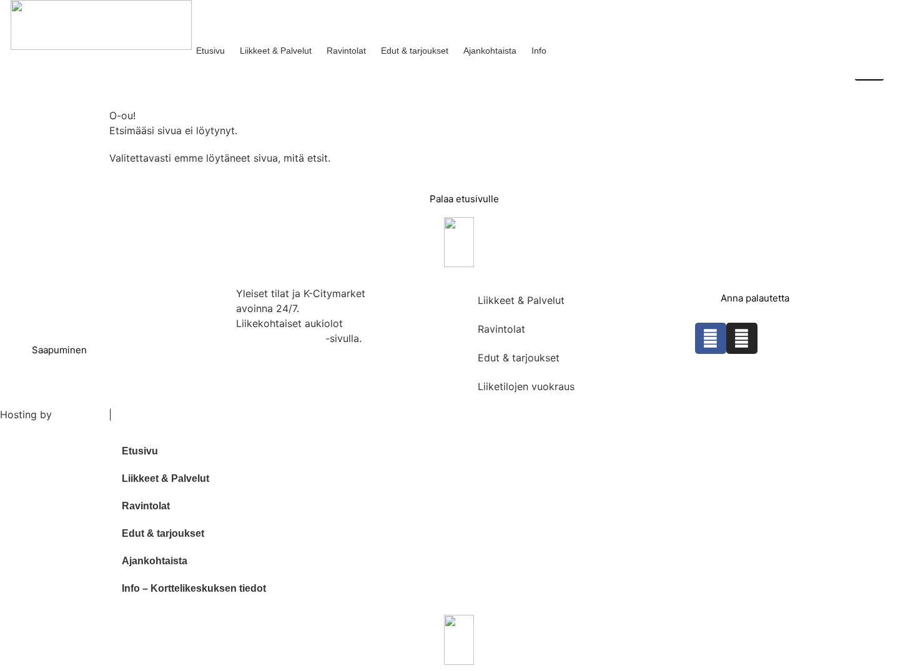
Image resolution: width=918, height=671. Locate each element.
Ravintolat (346, 51)
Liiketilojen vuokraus (526, 386)
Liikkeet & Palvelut (276, 51)
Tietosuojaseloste (157, 414)
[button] (869, 13)
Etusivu (210, 51)
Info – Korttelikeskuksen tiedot (194, 588)
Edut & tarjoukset (414, 51)
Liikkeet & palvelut (279, 338)
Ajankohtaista (489, 51)
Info (538, 51)
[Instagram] (742, 338)
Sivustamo (80, 414)
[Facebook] (710, 338)
